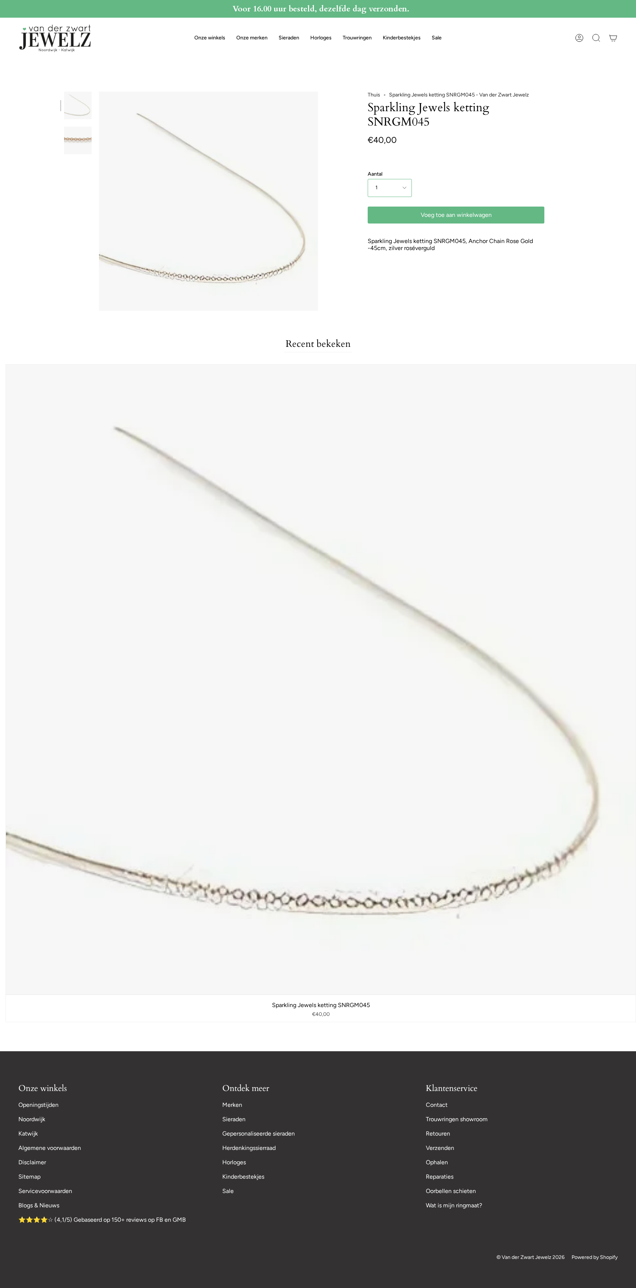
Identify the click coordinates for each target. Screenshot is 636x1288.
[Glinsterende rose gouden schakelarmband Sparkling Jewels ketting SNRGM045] (78, 140)
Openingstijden (38, 1104)
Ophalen (437, 1162)
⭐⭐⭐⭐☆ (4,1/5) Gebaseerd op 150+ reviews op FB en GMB (102, 1219)
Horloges (234, 1162)
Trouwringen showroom (457, 1119)
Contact (437, 1104)
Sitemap (29, 1176)
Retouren (438, 1133)
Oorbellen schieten (451, 1190)
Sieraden (233, 1119)
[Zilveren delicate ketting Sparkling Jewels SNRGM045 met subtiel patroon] (78, 105)
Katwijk (28, 1133)
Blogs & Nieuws (38, 1205)
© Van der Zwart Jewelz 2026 (531, 1257)
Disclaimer (32, 1162)
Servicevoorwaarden (45, 1190)
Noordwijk (31, 1119)
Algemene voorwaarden (49, 1147)
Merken (232, 1104)
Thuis (374, 95)
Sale (228, 1190)
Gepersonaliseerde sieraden (258, 1133)
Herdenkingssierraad (249, 1147)
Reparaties (439, 1176)
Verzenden (440, 1147)
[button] (210, 38)
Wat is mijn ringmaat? (454, 1205)
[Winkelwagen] (613, 38)
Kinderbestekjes (243, 1176)
